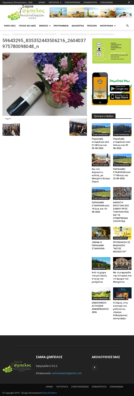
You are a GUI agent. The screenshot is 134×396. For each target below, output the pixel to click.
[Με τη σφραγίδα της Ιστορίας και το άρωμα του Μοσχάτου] (122, 263)
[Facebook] (129, 2)
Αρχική (5, 34)
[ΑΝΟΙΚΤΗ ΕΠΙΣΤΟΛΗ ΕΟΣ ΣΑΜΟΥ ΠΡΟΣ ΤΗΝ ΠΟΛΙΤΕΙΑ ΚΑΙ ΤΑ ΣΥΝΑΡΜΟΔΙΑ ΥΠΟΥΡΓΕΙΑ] (122, 193)
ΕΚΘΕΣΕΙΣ (43, 25)
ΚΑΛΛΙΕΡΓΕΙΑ (78, 25)
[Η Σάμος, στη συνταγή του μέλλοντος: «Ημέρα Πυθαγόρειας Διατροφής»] (122, 293)
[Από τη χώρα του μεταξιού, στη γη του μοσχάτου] (101, 263)
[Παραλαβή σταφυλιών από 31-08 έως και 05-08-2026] (101, 129)
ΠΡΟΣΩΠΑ (92, 25)
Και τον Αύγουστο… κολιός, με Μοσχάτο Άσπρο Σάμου (101, 175)
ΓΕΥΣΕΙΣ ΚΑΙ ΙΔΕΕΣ (27, 25)
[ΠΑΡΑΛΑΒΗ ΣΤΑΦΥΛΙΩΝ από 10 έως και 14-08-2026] (101, 193)
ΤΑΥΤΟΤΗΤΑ (54, 2)
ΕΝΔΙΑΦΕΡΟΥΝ (120, 238)
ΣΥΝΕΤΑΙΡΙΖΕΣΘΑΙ (72, 2)
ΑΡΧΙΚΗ (42, 2)
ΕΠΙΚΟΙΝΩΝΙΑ (106, 2)
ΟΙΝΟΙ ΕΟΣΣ (10, 25)
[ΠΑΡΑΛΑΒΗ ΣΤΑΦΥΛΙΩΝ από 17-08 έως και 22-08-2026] (122, 160)
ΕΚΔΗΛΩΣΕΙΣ (119, 298)
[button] (127, 25)
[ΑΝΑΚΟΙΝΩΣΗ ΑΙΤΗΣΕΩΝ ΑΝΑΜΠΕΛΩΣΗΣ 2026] (101, 293)
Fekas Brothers (49, 392)
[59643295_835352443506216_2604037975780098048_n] (44, 114)
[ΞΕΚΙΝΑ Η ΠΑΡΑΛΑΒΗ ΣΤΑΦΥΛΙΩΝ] (101, 233)
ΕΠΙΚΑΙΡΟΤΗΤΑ (90, 2)
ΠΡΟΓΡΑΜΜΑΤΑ (61, 25)
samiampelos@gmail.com (67, 373)
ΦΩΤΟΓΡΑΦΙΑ (106, 25)
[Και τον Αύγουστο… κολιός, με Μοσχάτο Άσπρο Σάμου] (101, 160)
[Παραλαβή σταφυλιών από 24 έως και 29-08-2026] (122, 129)
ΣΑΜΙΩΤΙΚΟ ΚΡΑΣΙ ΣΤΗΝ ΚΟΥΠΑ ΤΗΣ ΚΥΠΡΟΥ (35, 34)
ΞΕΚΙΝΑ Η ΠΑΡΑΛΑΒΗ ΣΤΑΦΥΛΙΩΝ (98, 245)
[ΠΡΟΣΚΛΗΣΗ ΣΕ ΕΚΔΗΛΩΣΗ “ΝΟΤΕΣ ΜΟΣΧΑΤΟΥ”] (122, 233)
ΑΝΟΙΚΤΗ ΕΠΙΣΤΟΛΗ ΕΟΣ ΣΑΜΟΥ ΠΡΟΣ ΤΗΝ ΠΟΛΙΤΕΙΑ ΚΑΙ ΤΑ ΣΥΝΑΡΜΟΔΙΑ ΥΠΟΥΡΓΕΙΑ (121, 212)
